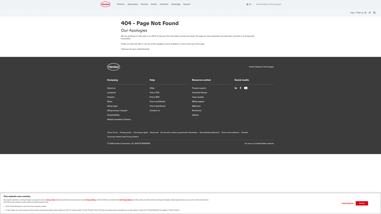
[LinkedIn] (236, 88)
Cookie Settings (347, 203)
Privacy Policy (91, 200)
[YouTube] (245, 88)
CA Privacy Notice (125, 200)
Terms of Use (50, 200)
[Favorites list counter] (370, 12)
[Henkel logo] (106, 4)
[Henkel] (113, 66)
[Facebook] (240, 88)
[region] (190, 203)
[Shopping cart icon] (374, 12)
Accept (362, 203)
